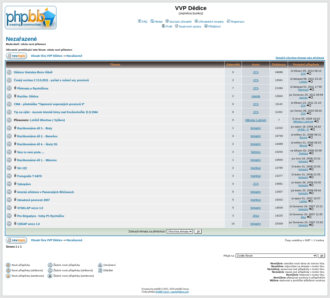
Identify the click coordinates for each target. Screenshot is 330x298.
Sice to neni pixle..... (30, 152)
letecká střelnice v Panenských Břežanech (45, 192)
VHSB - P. (303, 129)
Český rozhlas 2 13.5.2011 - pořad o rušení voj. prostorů (51, 80)
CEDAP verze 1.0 (28, 223)
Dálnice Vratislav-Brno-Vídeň (33, 72)
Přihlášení (214, 26)
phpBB (157, 288)
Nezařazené (21, 39)
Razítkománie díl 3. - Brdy (34, 128)
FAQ (144, 21)
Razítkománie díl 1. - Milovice (37, 160)
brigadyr (256, 128)
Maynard (303, 89)
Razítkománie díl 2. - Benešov (37, 136)
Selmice (256, 151)
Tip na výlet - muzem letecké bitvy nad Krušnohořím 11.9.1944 (56, 112)
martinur (256, 167)
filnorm (303, 137)
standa (256, 96)
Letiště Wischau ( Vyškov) (47, 120)
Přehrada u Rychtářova (32, 88)
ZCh (256, 72)
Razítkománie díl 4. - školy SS (37, 144)
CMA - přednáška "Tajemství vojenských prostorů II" (49, 104)
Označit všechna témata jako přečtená (300, 57)
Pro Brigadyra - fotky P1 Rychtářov (40, 216)
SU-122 (22, 168)
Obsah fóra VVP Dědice (46, 55)
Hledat (158, 21)
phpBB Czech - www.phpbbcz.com (172, 291)
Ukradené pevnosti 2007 (33, 200)
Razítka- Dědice (27, 96)
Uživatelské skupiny (211, 21)
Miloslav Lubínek (255, 120)
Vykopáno (24, 184)
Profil (169, 26)
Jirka (256, 215)
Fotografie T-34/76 (29, 176)
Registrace (237, 21)
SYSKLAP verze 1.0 (30, 208)
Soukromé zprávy (190, 26)
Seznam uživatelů (180, 21)
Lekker (303, 81)
